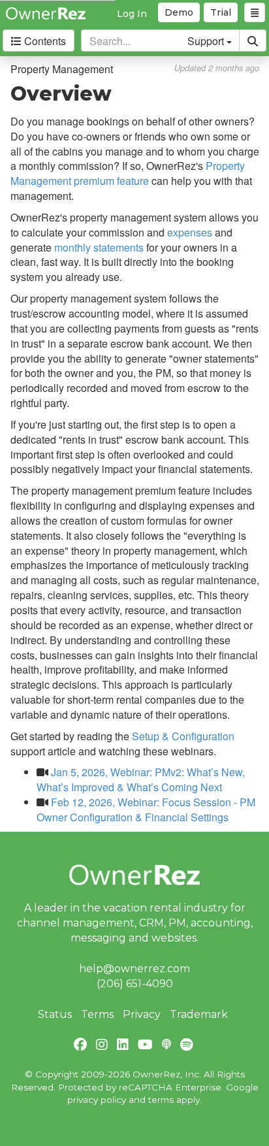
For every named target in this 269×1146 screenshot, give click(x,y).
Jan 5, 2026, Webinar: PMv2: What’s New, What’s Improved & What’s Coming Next (141, 779)
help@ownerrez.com (134, 968)
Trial (220, 12)
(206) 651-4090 (135, 983)
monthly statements (99, 247)
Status (55, 1014)
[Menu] (254, 12)
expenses (189, 232)
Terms (97, 1014)
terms (161, 1099)
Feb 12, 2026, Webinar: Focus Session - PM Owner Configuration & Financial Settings (146, 809)
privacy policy (96, 1099)
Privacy (142, 1014)
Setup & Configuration (183, 736)
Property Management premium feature (127, 173)
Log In (132, 14)
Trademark (199, 1014)
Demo (179, 12)
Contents (44, 40)
